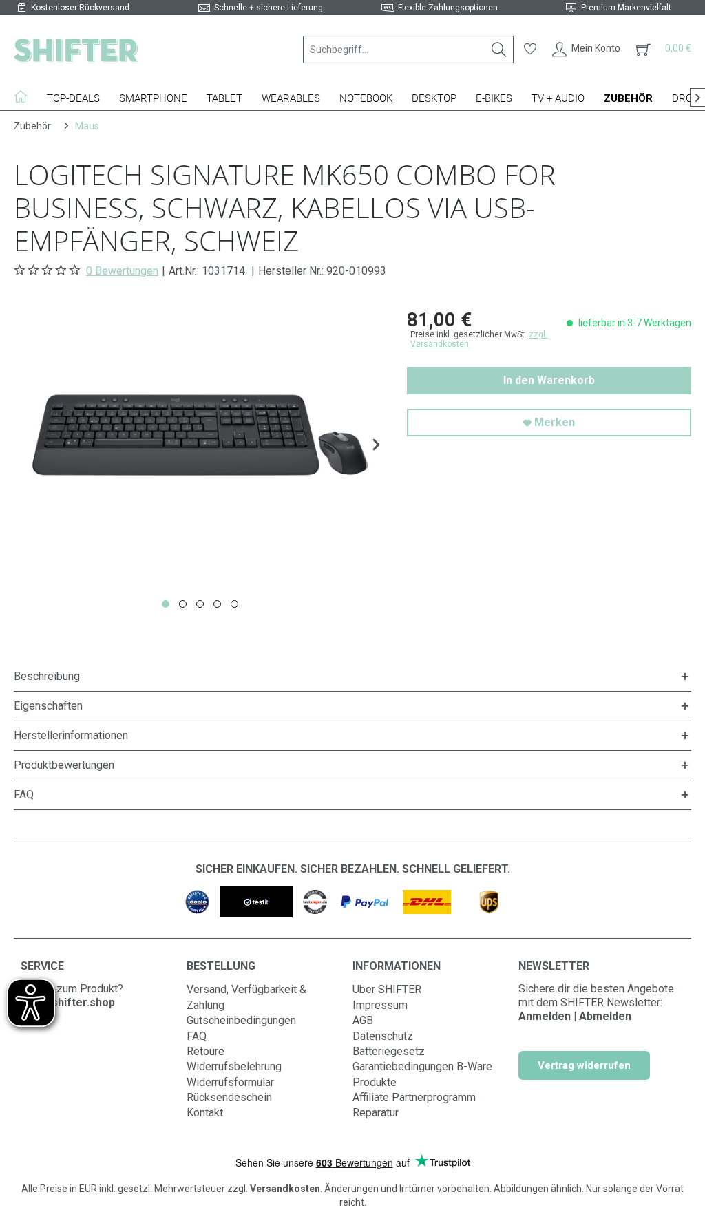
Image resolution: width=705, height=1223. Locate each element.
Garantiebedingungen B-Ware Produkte (422, 1074)
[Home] (25, 96)
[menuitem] (408, 49)
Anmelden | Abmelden (574, 1016)
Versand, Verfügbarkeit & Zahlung (246, 997)
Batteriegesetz (388, 1051)
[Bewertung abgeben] (48, 270)
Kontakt (205, 1112)
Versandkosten (285, 1188)
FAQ (197, 1036)
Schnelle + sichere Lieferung (268, 7)
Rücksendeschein (229, 1097)
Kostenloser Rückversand (80, 7)
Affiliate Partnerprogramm (414, 1097)
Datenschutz (382, 1036)
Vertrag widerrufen (584, 1065)
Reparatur (375, 1112)
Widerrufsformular (230, 1082)
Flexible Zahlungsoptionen (448, 7)
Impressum (380, 1005)
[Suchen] (499, 49)
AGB (362, 1020)
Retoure (205, 1051)
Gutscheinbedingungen (241, 1020)
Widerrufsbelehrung (234, 1066)
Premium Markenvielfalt (626, 7)
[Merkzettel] (530, 49)
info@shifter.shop (68, 1002)
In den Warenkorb (549, 380)
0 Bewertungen (122, 270)
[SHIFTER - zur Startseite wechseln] (76, 49)
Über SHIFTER (386, 989)
